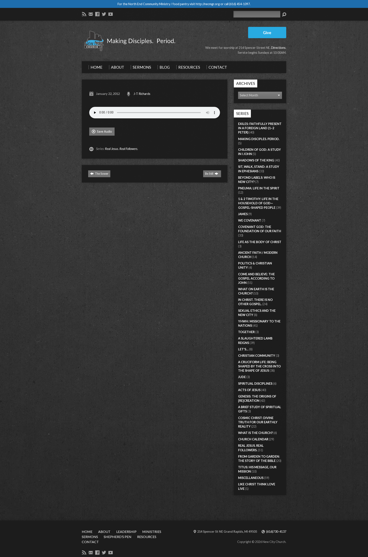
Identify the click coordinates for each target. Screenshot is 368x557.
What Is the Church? (255, 433)
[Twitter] (104, 14)
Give (267, 32)
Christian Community (256, 355)
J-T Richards (142, 94)
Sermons (90, 537)
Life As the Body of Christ (259, 242)
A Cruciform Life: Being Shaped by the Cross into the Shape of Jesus (259, 366)
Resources (146, 537)
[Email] (91, 14)
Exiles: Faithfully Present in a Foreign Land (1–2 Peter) (260, 128)
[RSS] (84, 14)
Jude (242, 377)
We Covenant (249, 220)
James (243, 214)
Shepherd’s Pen (117, 537)
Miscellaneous (250, 478)
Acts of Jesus (249, 390)
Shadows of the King (256, 160)
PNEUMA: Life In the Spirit (258, 188)
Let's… (243, 349)
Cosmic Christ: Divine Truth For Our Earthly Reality (257, 422)
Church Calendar (253, 439)
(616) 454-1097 (239, 4)
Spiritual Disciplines (255, 383)
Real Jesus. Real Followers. (121, 149)
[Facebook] (97, 14)
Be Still (209, 173)
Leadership (126, 531)
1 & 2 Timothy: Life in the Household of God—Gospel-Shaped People (258, 203)
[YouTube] (110, 14)
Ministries (151, 531)
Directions (278, 47)
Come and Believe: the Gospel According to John (256, 278)
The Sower (101, 173)
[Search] (284, 14)
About (104, 531)
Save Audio (104, 131)
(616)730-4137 (276, 531)
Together (246, 332)
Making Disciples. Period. (258, 139)
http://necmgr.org (208, 4)
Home (87, 531)
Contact (90, 542)
